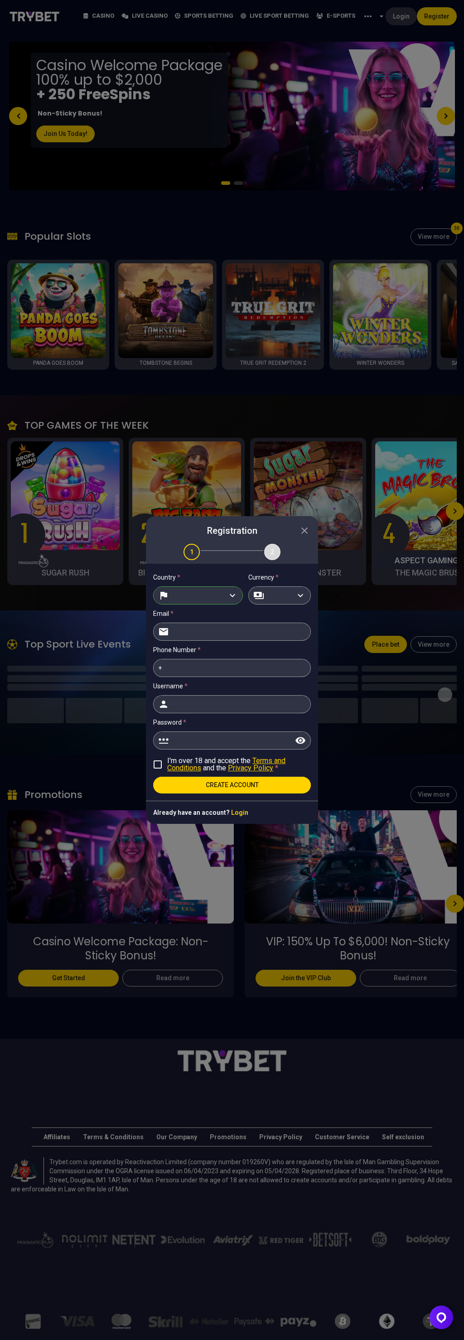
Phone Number (177, 649)
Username (170, 686)
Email (163, 613)
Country (166, 577)
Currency (263, 577)
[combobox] (198, 595)
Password (169, 722)
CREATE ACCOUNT (232, 785)
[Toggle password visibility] (300, 740)
